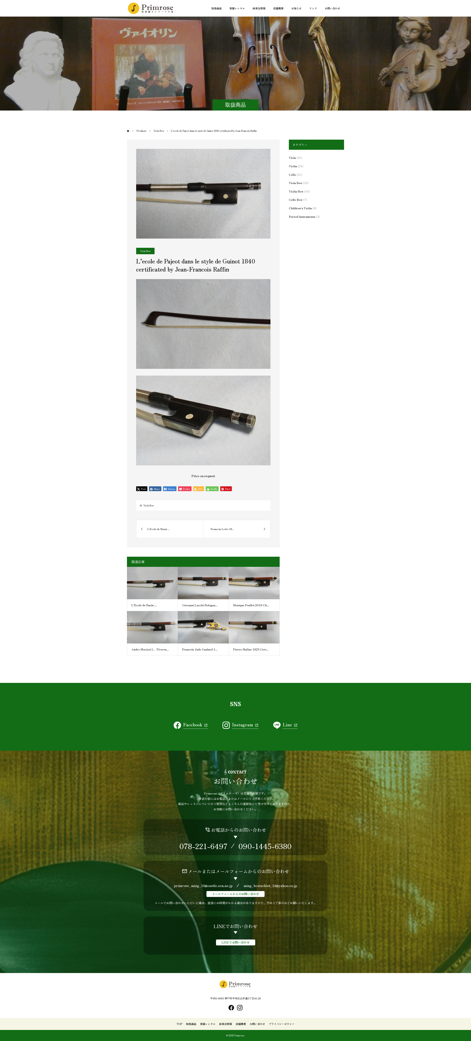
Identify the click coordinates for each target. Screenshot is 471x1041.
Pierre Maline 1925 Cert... (250, 649)
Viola (292, 157)
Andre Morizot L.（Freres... (150, 649)
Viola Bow (145, 251)
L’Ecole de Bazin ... (144, 605)
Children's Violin (300, 208)
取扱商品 (216, 8)
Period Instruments (302, 216)
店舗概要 (278, 8)
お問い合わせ (332, 8)
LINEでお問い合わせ (236, 942)
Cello (292, 174)
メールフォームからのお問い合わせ (235, 894)
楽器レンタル (237, 8)
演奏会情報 (259, 8)
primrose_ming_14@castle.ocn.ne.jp (203, 885)
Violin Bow (296, 191)
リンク (313, 8)
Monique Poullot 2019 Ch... (251, 605)
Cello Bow (295, 199)
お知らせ (296, 8)
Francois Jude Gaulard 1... (199, 649)
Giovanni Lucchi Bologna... (199, 605)
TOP (179, 1024)
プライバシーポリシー (282, 1024)
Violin (293, 166)
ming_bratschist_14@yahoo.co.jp (270, 885)
